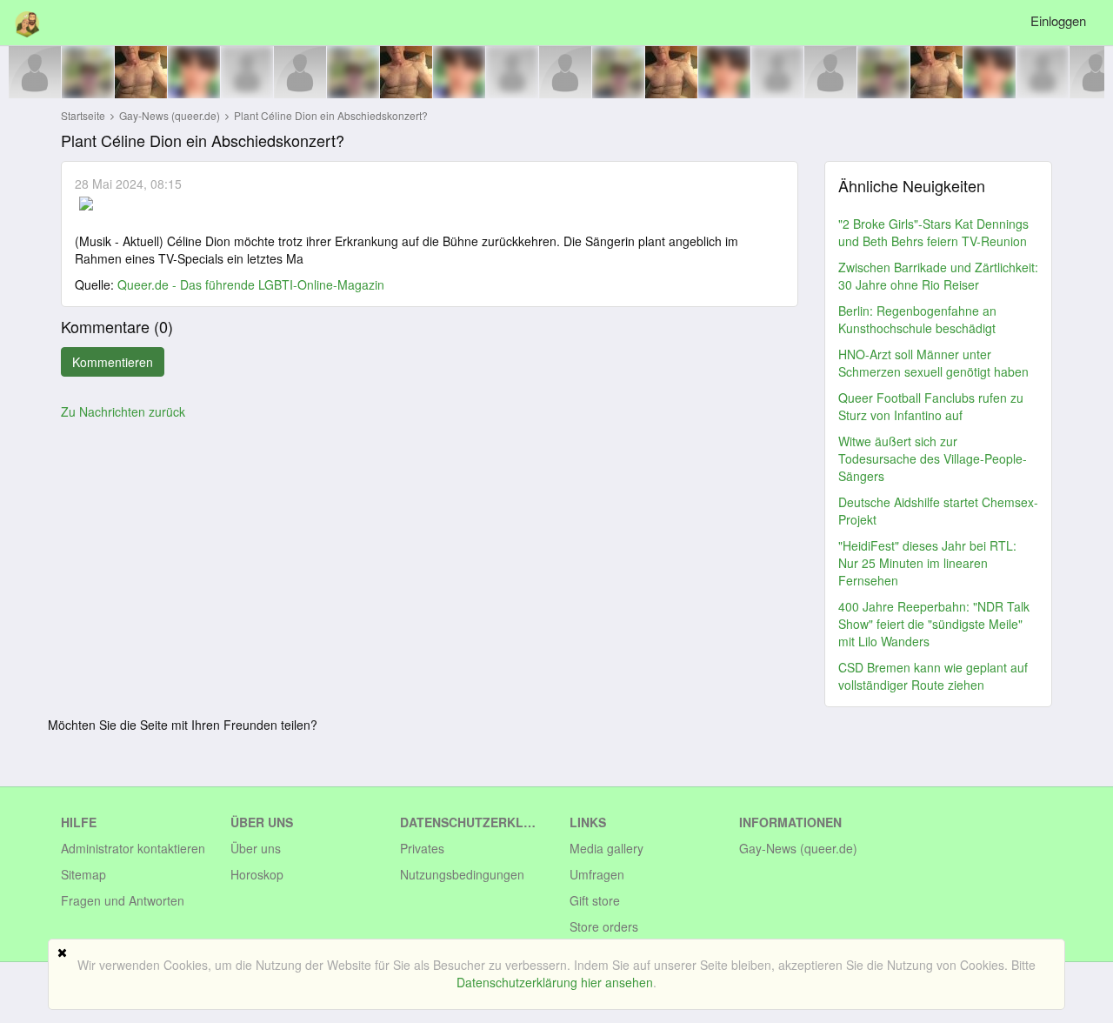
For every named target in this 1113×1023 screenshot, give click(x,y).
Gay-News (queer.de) (171, 115)
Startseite (83, 115)
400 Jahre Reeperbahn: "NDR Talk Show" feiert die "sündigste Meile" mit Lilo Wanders (934, 624)
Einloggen (1058, 20)
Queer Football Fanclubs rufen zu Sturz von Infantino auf (930, 406)
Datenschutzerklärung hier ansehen (555, 982)
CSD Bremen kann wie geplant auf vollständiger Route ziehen (933, 676)
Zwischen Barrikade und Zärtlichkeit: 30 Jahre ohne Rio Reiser (938, 275)
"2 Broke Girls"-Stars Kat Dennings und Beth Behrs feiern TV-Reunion (933, 232)
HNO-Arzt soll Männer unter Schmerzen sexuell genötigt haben (933, 362)
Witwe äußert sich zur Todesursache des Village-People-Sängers (932, 458)
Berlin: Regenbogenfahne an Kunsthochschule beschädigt (917, 319)
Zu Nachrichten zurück (123, 411)
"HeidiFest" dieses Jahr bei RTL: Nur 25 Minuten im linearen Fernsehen (927, 563)
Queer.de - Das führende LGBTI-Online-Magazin (250, 284)
